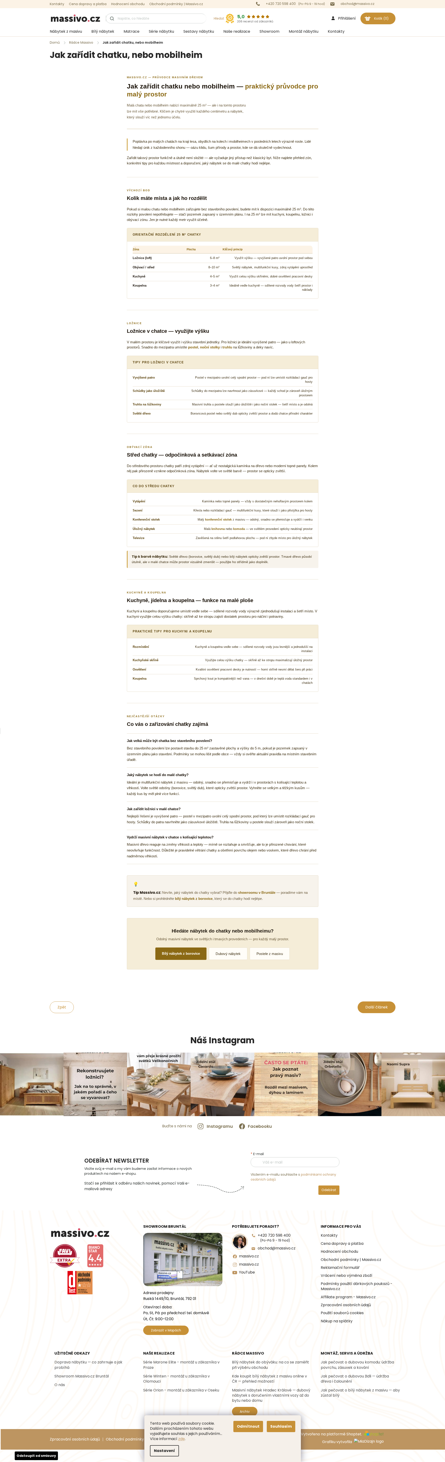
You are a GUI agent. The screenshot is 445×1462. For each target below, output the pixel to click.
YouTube (247, 1272)
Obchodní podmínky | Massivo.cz (176, 4)
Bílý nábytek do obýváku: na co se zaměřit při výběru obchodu (270, 1365)
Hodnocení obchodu (128, 4)
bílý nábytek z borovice (194, 899)
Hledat (219, 18)
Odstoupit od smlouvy (36, 1455)
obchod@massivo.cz (276, 1248)
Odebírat (328, 1190)
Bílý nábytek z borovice (181, 953)
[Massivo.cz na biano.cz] (95, 1255)
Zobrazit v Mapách (166, 1330)
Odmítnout (248, 1426)
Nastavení (164, 1450)
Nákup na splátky (336, 1321)
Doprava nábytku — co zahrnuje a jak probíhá (88, 1365)
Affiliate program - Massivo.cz (348, 1297)
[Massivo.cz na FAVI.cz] (65, 1255)
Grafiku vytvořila (337, 1442)
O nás (59, 1384)
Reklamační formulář (340, 1267)
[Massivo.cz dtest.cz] (80, 1282)
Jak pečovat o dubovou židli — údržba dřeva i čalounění (355, 1379)
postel (193, 347)
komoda (239, 529)
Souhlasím (281, 1426)
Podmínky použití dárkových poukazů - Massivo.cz (356, 1286)
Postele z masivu (269, 954)
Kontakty (57, 4)
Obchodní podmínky (125, 1439)
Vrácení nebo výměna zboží (346, 1275)
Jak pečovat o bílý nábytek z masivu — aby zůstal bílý (360, 1393)
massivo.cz (249, 1256)
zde (181, 1438)
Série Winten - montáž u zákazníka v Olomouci (176, 1379)
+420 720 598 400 (274, 1237)
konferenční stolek (218, 519)
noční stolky (210, 347)
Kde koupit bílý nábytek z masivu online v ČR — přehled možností (269, 1379)
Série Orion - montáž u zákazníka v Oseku (181, 1390)
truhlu (227, 347)
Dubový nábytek (228, 954)
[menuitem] (66, 31)
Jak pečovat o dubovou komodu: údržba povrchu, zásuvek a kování (357, 1365)
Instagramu (220, 1126)
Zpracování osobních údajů (346, 1305)
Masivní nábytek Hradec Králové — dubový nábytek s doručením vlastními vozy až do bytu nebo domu (271, 1395)
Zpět (61, 1007)
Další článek (376, 1007)
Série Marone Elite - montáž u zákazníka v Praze (181, 1365)
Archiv (245, 1411)
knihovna (218, 529)
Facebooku (260, 1126)
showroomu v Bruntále (256, 892)
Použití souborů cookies (342, 1313)
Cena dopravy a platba (88, 4)
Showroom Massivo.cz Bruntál (81, 1376)
